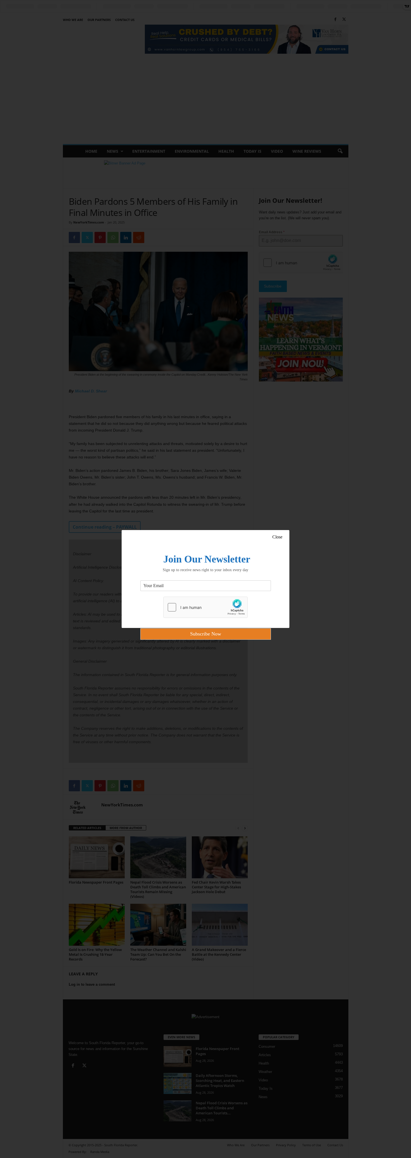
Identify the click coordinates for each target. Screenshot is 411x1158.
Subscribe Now (205, 634)
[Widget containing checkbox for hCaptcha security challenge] (205, 607)
